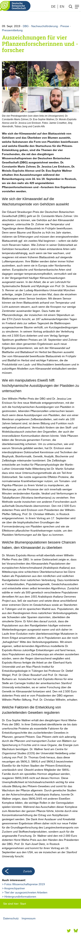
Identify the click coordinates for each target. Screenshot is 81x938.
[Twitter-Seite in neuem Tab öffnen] (68, 930)
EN (62, 6)
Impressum (29, 918)
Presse (64, 26)
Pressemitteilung (12, 30)
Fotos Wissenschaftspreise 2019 (24, 884)
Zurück (27, 871)
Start (23, 903)
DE (53, 6)
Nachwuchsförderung (44, 26)
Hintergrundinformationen (20, 896)
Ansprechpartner (14, 888)
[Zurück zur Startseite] (15, 6)
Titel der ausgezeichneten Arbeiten (25, 892)
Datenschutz (11, 918)
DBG (26, 26)
